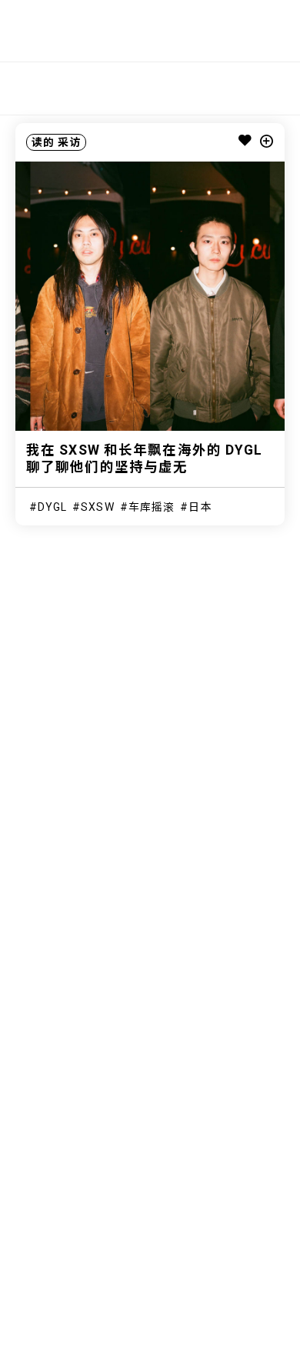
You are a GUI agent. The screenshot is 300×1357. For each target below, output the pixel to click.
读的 (43, 142)
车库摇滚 (151, 507)
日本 (200, 507)
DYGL (52, 507)
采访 (69, 142)
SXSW (97, 507)
